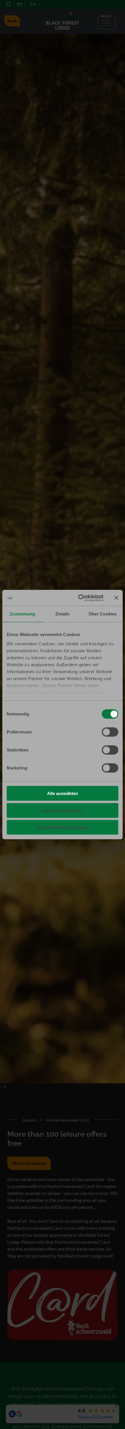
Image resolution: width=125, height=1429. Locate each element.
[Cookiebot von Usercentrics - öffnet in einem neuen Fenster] (78, 598)
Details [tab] (63, 613)
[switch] (110, 732)
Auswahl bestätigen (62, 810)
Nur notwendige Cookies (63, 827)
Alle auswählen (62, 793)
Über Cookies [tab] (103, 613)
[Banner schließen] (116, 598)
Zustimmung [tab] (22, 613)
